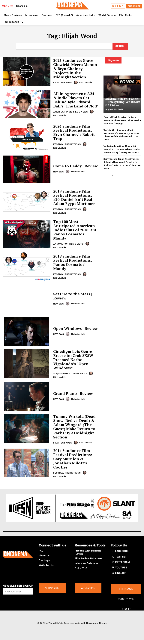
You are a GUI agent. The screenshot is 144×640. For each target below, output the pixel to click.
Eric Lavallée (85, 82)
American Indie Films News (70, 111)
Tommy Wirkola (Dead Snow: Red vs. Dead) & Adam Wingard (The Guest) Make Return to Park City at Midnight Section (74, 427)
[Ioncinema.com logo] (18, 554)
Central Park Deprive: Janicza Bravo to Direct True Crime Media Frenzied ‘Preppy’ (122, 120)
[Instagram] (113, 562)
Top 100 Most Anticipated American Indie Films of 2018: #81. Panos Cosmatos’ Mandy (75, 230)
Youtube (121, 567)
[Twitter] (113, 557)
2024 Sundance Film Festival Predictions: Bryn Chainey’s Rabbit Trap (74, 132)
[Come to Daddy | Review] (26, 169)
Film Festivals (62, 82)
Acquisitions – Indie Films (70, 373)
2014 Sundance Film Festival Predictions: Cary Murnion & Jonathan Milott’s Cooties (72, 459)
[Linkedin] (113, 573)
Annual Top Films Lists (68, 244)
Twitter (120, 556)
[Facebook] (113, 551)
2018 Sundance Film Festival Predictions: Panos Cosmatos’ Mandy (72, 262)
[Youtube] (113, 567)
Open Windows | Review (75, 328)
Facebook (122, 550)
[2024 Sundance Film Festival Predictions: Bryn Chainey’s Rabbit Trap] (26, 136)
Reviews (58, 171)
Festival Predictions (67, 144)
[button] (22, 6)
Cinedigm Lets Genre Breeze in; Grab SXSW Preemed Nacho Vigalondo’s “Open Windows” (73, 359)
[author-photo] (76, 82)
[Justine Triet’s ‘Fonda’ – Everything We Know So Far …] (122, 86)
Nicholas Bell (78, 171)
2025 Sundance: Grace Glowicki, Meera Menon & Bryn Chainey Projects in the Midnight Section (75, 68)
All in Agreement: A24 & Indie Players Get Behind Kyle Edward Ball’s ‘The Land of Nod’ (75, 100)
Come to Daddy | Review (75, 166)
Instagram (122, 562)
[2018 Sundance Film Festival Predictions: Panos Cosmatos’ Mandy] (26, 266)
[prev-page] (106, 175)
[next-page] (112, 175)
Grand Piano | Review (73, 393)
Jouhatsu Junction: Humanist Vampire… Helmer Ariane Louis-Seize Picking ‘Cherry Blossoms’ (122, 149)
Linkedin (121, 572)
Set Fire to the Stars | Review (72, 296)
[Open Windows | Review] (26, 331)
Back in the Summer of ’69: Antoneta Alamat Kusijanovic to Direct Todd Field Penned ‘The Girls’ (122, 135)
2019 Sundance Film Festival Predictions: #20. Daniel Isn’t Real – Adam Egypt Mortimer (74, 197)
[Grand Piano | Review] (26, 396)
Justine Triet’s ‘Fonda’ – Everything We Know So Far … (122, 102)
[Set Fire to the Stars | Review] (26, 299)
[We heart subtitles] (72, 5)
